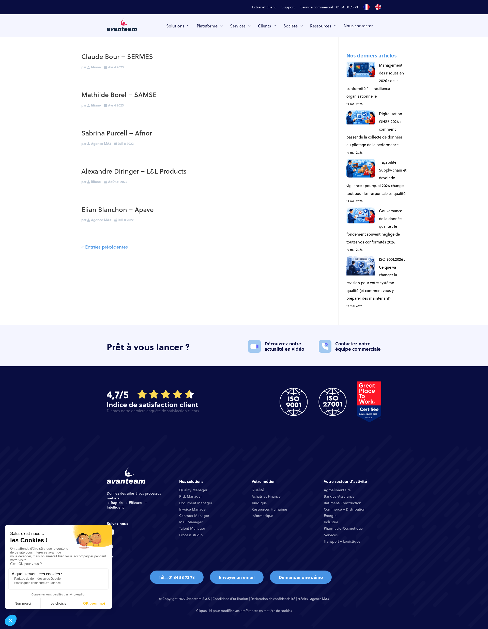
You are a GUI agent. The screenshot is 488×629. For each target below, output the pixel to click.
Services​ (331, 535)
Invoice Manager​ (193, 509)
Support (288, 7)
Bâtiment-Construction (342, 502)
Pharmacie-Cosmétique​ (343, 528)
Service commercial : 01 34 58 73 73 (329, 7)
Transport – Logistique (342, 541)
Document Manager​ (195, 502)
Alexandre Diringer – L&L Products (134, 171)
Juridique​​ (259, 502)
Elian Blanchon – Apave (117, 209)
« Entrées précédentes (104, 247)
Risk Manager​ (190, 496)
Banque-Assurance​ (339, 496)
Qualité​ (258, 490)
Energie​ (330, 515)
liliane (96, 67)
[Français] (366, 8)
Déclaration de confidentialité (273, 598)
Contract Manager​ (194, 515)
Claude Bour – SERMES (117, 56)
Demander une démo (301, 577)
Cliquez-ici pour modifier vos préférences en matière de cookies (244, 610)
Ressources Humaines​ (269, 509)
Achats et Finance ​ (267, 496)
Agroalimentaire (337, 490)
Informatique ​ (263, 515)
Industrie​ (331, 522)
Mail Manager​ (191, 522)
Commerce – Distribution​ (344, 509)
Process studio (191, 535)
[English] (378, 8)
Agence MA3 (101, 143)
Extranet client (264, 7)
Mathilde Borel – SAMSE (119, 94)
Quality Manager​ (193, 490)
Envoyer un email (237, 577)
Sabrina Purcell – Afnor (116, 132)
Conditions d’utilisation (230, 598)
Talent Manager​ (192, 528)
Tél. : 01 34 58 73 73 (177, 577)
